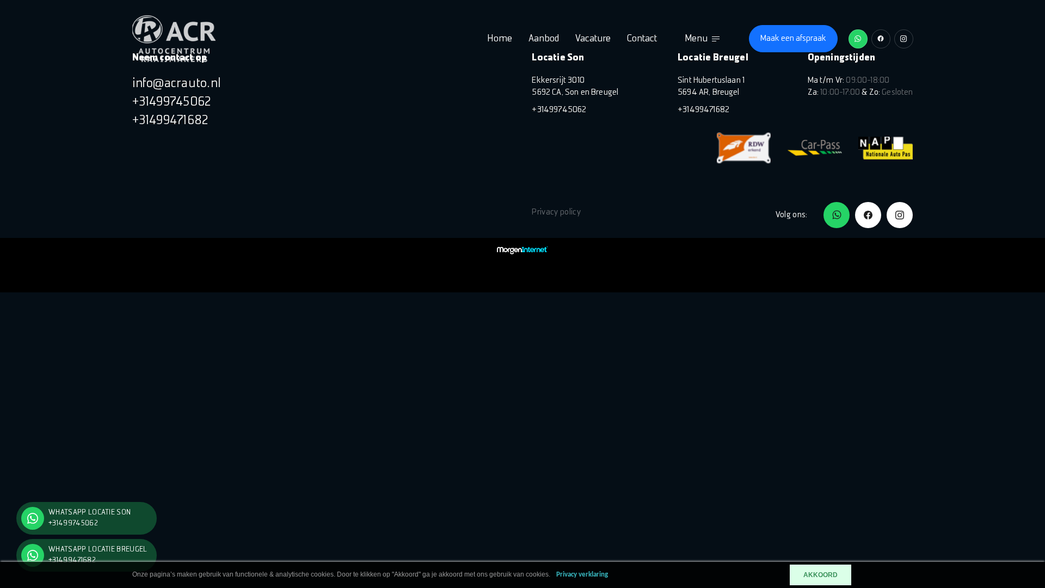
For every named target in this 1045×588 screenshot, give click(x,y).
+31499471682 (170, 120)
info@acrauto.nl (177, 83)
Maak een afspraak (793, 38)
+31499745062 (172, 102)
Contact (642, 39)
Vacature (593, 39)
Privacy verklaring (582, 574)
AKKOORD (820, 575)
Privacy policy (556, 212)
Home (499, 39)
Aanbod (543, 39)
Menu (696, 39)
